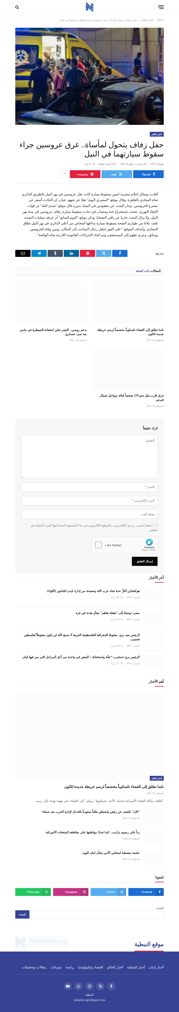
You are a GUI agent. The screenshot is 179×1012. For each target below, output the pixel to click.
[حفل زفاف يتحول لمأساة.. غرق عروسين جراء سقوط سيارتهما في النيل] (89, 76)
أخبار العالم (147, 20)
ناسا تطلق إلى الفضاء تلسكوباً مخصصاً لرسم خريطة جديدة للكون (130, 332)
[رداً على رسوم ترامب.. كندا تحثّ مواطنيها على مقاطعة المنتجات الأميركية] (154, 837)
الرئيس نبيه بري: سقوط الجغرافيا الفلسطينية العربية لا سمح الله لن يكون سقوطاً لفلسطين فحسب (82, 637)
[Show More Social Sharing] (64, 174)
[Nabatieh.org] (90, 7)
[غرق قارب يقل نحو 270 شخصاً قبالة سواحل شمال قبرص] (128, 369)
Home (160, 20)
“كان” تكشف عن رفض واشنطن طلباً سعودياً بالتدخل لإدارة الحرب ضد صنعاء (91, 811)
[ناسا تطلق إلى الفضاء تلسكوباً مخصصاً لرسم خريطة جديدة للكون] (128, 303)
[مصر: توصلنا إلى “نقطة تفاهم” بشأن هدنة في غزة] (154, 617)
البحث (160, 908)
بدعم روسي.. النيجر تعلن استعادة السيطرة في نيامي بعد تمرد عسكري (53, 332)
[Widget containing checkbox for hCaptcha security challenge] (125, 545)
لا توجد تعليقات (105, 164)
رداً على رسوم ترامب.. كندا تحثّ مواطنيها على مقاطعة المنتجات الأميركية (93, 832)
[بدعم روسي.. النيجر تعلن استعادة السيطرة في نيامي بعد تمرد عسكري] (51, 303)
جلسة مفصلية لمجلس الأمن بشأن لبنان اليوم (111, 852)
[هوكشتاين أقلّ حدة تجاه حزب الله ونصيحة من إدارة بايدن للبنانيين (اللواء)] (154, 595)
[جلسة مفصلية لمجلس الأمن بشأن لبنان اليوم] (154, 857)
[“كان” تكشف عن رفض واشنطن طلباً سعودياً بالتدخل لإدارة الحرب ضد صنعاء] (154, 816)
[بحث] (17, 7)
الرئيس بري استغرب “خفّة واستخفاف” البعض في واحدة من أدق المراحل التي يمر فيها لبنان (81, 657)
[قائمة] (161, 7)
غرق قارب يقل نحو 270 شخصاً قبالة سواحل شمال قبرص (132, 397)
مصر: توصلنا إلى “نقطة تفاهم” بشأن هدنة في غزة (108, 613)
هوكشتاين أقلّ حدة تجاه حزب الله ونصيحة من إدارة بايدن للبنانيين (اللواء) (93, 591)
